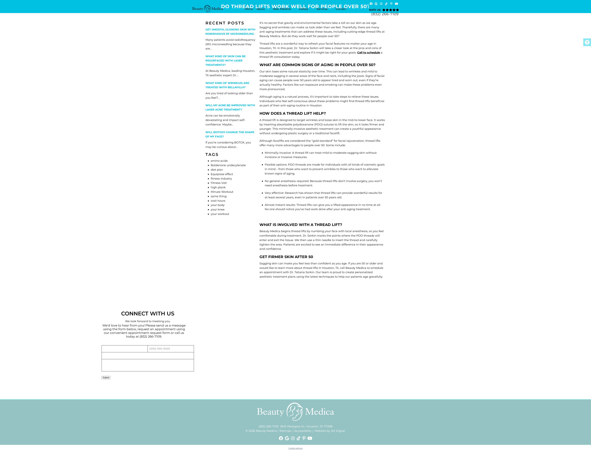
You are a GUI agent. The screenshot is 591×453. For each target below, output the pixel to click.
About (261, 8)
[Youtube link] (310, 438)
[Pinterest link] (304, 438)
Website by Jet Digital (330, 431)
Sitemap (285, 431)
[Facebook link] (281, 438)
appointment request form (149, 333)
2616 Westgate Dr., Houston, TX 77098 (306, 426)
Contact (341, 8)
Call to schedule (368, 52)
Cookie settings (295, 448)
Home (249, 8)
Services (322, 8)
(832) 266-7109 (385, 14)
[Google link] (288, 438)
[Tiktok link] (299, 438)
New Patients (282, 8)
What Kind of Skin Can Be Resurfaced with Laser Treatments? (225, 60)
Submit (106, 377)
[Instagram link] (293, 438)
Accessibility (302, 431)
